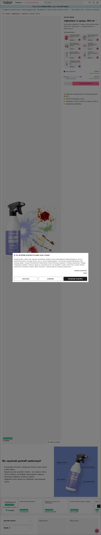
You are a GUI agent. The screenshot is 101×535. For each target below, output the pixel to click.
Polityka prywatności (80, 270)
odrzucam (25, 279)
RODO (85, 273)
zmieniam (50, 279)
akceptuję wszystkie (75, 279)
